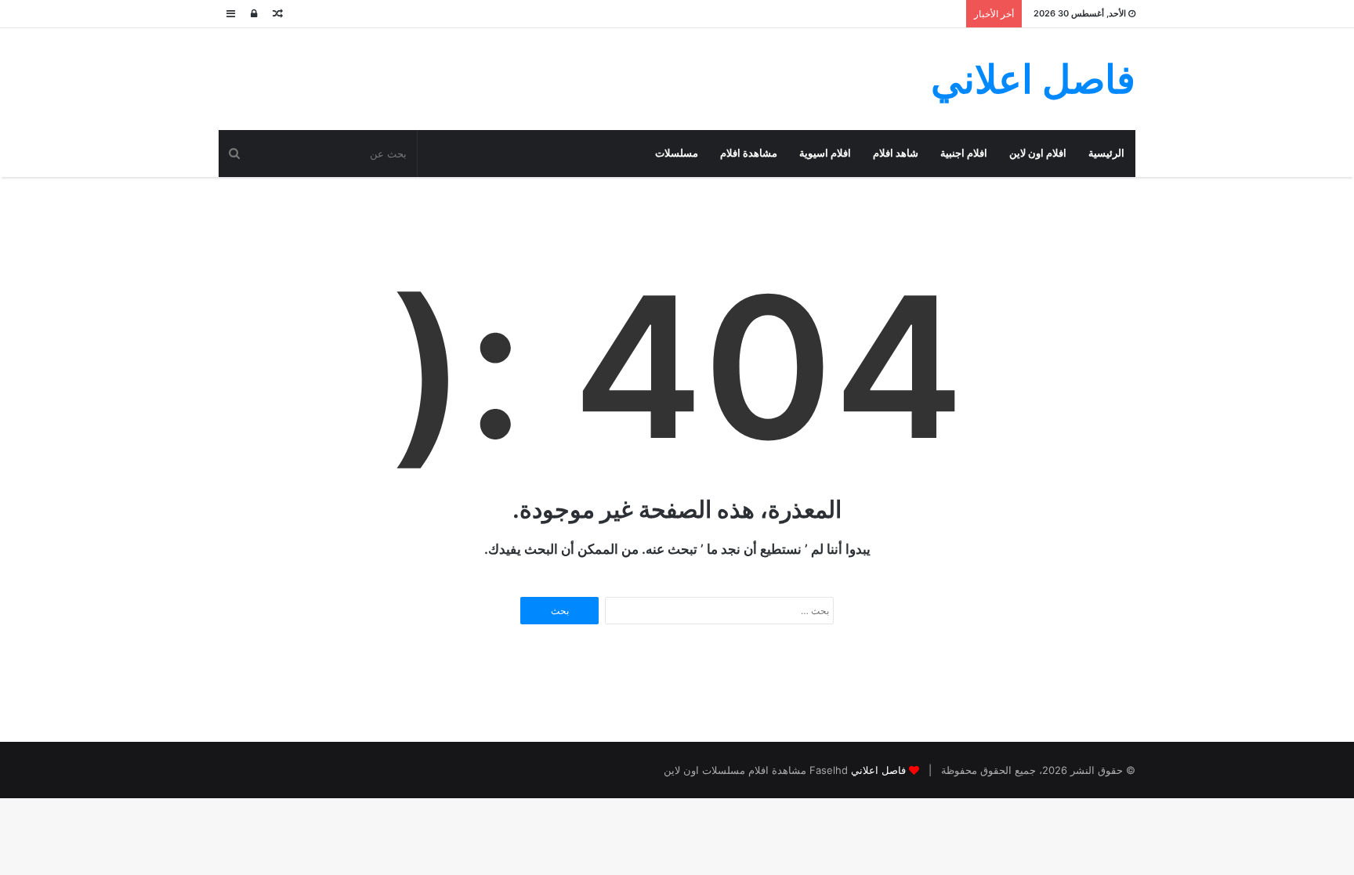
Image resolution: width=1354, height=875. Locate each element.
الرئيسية (1106, 153)
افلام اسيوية (825, 153)
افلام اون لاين (1037, 153)
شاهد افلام (895, 153)
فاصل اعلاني (878, 770)
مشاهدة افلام (748, 153)
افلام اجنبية (963, 153)
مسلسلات (676, 153)
